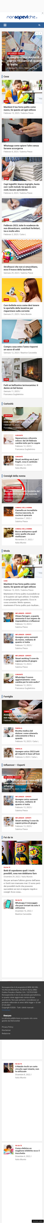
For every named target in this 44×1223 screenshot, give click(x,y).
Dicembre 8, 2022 (22, 1074)
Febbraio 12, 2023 (11, 425)
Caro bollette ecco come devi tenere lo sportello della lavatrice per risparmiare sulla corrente (21, 308)
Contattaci (6, 1010)
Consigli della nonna (12, 488)
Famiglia (7, 711)
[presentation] (36, 33)
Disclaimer (6, 1030)
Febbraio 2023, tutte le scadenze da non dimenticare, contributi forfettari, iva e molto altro (22, 228)
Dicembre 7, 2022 (22, 518)
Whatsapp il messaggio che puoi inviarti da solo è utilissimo (27, 905)
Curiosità (8, 416)
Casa (6, 101)
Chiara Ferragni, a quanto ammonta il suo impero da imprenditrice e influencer (27, 618)
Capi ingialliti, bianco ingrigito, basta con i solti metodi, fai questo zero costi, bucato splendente (22, 187)
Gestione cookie (38, 1221)
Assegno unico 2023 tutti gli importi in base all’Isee (27, 752)
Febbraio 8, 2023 (11, 152)
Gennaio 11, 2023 (11, 391)
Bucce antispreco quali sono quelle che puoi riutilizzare (26, 534)
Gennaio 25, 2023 (11, 497)
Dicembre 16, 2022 (23, 911)
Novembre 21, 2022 (23, 539)
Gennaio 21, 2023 (11, 314)
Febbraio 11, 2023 (11, 720)
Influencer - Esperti (12, 53)
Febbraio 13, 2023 (11, 68)
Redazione (6, 1033)
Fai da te (7, 867)
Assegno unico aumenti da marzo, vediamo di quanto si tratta (22, 60)
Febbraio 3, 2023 (11, 234)
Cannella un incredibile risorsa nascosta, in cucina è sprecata (26, 512)
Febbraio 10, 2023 (23, 741)
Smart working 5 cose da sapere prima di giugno (26, 659)
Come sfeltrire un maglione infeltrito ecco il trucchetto (27, 1150)
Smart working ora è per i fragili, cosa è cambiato (27, 460)
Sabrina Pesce (27, 68)
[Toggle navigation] (5, 25)
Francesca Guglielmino (13, 394)
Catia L (23, 234)
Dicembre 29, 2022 (12, 877)
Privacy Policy (7, 1027)
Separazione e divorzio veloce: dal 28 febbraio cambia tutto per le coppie (27, 440)
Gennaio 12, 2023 (11, 353)
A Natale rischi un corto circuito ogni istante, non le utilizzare (27, 1069)
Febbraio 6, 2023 (11, 193)
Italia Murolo (26, 314)
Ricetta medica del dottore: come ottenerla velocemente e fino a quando (26, 734)
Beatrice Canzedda (29, 353)
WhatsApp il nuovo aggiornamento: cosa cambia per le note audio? (27, 679)
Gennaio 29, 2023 (11, 273)
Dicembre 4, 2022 (22, 1156)
